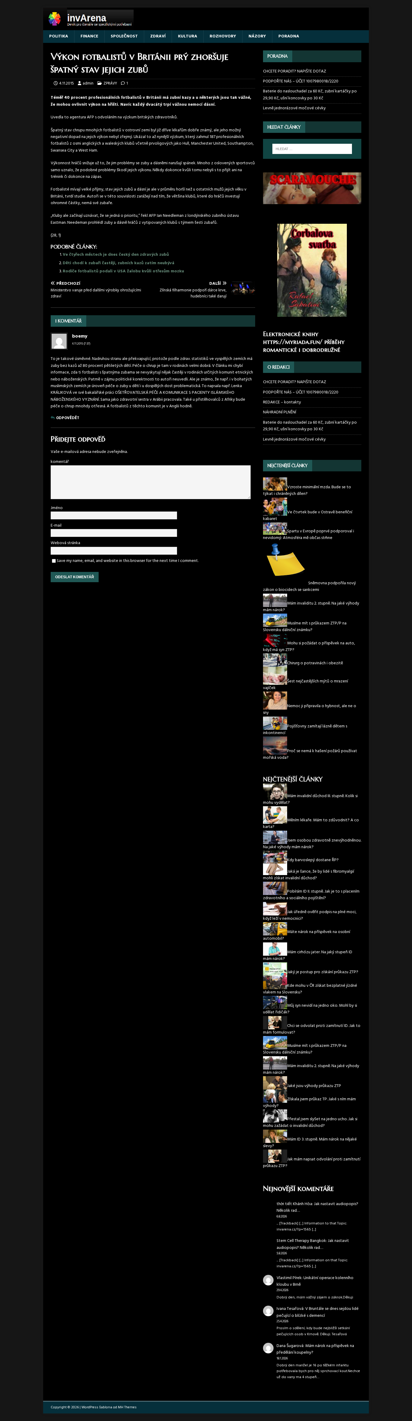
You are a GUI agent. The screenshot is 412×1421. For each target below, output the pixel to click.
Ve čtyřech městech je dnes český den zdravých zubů (116, 254)
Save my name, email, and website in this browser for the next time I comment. (127, 560)
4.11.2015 (66, 83)
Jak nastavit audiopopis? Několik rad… (317, 1207)
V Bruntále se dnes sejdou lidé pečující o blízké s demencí (318, 1312)
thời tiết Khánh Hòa (294, 1204)
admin (88, 83)
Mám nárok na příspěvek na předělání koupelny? (315, 1349)
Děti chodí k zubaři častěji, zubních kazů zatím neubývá (118, 263)
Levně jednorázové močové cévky (294, 108)
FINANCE (89, 36)
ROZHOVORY (223, 36)
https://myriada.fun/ (292, 342)
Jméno (57, 508)
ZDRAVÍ (158, 36)
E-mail (56, 525)
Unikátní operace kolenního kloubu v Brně (315, 1281)
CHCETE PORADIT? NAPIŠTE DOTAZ (294, 71)
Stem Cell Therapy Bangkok (301, 1240)
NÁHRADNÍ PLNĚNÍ (279, 412)
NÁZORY (257, 36)
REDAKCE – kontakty (282, 402)
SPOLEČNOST (124, 36)
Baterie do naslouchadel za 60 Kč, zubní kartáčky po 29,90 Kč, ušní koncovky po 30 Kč (310, 94)
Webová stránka (65, 543)
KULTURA (187, 36)
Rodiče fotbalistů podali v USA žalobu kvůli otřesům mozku (123, 271)
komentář (60, 461)
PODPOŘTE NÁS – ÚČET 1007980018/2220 (301, 81)
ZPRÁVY (110, 83)
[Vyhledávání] (312, 149)
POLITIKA (58, 36)
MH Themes (127, 1407)
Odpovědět (67, 418)
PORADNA (288, 36)
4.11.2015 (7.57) (81, 343)
